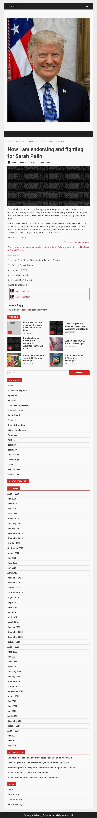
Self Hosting (13, 455)
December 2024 (15, 578)
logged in (24, 309)
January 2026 (13, 528)
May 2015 (11, 745)
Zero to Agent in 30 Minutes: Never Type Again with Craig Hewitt (56, 328)
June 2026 (12, 504)
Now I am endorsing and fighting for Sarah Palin (39, 247)
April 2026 (12, 513)
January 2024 (13, 627)
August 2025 (13, 553)
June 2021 (12, 741)
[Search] (87, 6)
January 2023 (13, 676)
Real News (12, 445)
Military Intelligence (16, 430)
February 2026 (14, 523)
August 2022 (13, 696)
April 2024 (12, 617)
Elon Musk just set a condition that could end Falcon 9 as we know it (14, 328)
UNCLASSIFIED (14, 469)
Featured (11, 420)
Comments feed (15, 799)
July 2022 (11, 701)
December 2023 (15, 632)
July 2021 (11, 736)
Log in (10, 790)
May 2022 (11, 711)
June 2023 (12, 652)
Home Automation (16, 425)
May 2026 (11, 508)
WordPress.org (14, 804)
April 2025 (12, 573)
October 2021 (13, 726)
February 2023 (14, 671)
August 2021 (13, 731)
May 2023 (11, 657)
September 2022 (15, 691)
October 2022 (13, 686)
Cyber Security (14, 415)
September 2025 (15, 548)
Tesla (10, 464)
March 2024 (13, 622)
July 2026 (11, 499)
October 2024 (13, 587)
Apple (10, 385)
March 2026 (13, 518)
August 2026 (13, 494)
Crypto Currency (15, 410)
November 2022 (15, 681)
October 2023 (13, 642)
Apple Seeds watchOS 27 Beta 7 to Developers (56, 360)
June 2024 (12, 607)
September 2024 (15, 592)
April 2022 (12, 716)
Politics (11, 440)
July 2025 (11, 558)
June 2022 (12, 706)
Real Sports (13, 450)
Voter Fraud (13, 474)
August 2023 (13, 647)
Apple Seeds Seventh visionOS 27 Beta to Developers (14, 360)
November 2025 (15, 538)
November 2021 (15, 721)
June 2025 (12, 563)
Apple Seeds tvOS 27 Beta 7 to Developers (56, 344)
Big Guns (11, 400)
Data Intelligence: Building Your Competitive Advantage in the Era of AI (14, 344)
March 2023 (13, 666)
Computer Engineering (18, 405)
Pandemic (12, 435)
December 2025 (15, 533)
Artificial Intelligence (17, 390)
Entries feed (13, 794)
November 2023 (15, 637)
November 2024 (15, 583)
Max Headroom (17, 162)
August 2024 (13, 597)
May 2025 (11, 568)
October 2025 (13, 543)
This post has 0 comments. (77, 242)
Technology (13, 459)
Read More (12, 255)
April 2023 (12, 662)
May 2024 (11, 612)
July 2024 (11, 602)
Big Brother (12, 395)
